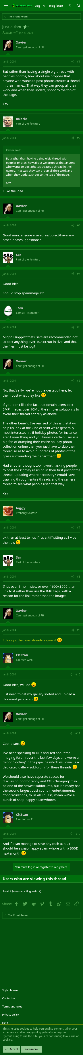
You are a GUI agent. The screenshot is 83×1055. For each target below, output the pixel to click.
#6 (78, 380)
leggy (20, 508)
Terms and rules (12, 1006)
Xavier (9, 33)
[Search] (78, 6)
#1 (78, 61)
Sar (18, 254)
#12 (77, 834)
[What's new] (70, 6)
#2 (78, 138)
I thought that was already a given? (29, 640)
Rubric (21, 118)
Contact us (8, 998)
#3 (78, 225)
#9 (78, 630)
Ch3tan (22, 655)
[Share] (72, 61)
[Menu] (6, 5)
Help (5, 1023)
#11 (77, 733)
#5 (78, 327)
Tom (19, 308)
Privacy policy (10, 1015)
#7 (78, 527)
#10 (77, 674)
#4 (78, 274)
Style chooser (10, 990)
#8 (78, 576)
